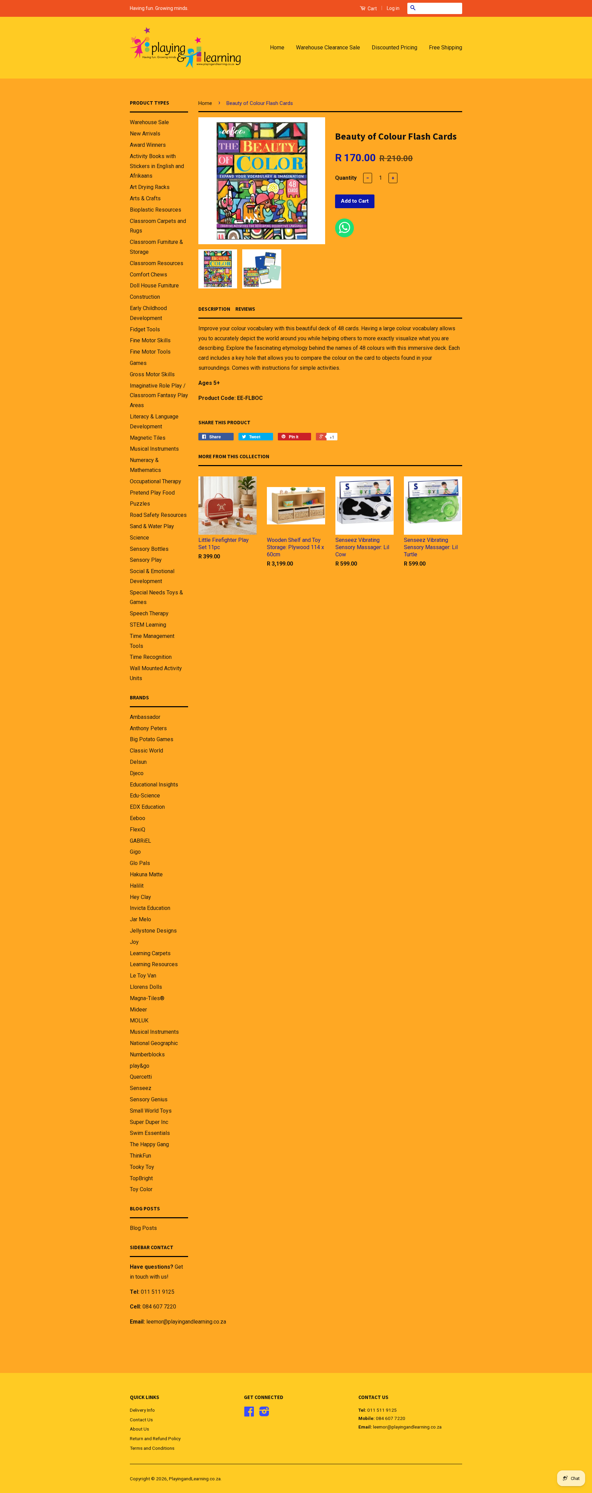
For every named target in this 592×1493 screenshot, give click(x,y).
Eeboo (137, 818)
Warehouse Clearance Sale (328, 47)
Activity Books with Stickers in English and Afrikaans (157, 166)
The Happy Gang (149, 1144)
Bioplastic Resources (155, 209)
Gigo (135, 852)
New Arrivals (145, 133)
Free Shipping (445, 47)
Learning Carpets (150, 953)
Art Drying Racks (150, 187)
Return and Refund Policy (155, 1438)
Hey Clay (140, 897)
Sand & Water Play (152, 526)
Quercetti (141, 1077)
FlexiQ (137, 829)
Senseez (140, 1088)
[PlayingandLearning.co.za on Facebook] (249, 1414)
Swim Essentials (150, 1133)
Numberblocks (147, 1054)
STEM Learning (148, 624)
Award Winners (148, 145)
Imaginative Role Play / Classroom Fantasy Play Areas (159, 395)
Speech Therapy (149, 613)
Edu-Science (145, 795)
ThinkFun (140, 1155)
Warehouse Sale (149, 122)
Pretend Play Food (152, 492)
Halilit (137, 885)
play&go (139, 1066)
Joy (134, 942)
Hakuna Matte (146, 874)
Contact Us (141, 1419)
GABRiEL (140, 841)
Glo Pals (140, 863)
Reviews (245, 309)
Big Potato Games (151, 739)
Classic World (146, 750)
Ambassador (145, 717)
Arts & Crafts (145, 198)
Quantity (346, 178)
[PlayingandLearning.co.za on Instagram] (264, 1414)
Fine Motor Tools (150, 351)
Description (214, 309)
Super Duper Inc (149, 1122)
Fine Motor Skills (150, 340)
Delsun (138, 762)
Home (277, 47)
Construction (145, 297)
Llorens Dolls (146, 987)
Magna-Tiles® (147, 998)
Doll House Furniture (154, 285)
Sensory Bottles (149, 549)
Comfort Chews (148, 274)
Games (138, 363)
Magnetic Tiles (147, 438)
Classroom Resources (156, 263)
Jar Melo (140, 919)
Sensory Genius (149, 1099)
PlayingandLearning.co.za (195, 1478)
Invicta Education (150, 908)
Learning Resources (154, 964)
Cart (372, 8)
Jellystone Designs (153, 930)
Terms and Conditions (152, 1448)
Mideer (138, 1009)
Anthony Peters (148, 728)
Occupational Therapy (155, 481)
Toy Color (141, 1189)
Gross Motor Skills (152, 374)
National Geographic (154, 1043)
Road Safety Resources (158, 515)
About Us (139, 1429)
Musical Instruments (154, 449)
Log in (393, 8)
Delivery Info (142, 1410)
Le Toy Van (143, 975)
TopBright (141, 1178)
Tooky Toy (142, 1167)
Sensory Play (146, 560)
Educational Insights (154, 784)
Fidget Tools (145, 329)
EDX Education (147, 807)
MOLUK (139, 1020)
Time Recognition (151, 657)
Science (139, 537)
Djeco (137, 773)
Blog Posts (143, 1228)
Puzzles (140, 503)
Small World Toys (151, 1110)
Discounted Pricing (394, 47)
